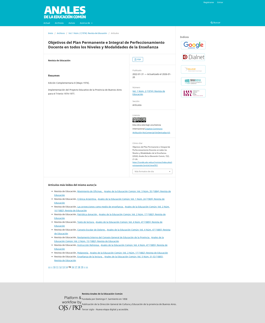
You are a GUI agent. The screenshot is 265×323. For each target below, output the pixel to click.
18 (79, 267)
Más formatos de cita (144, 171)
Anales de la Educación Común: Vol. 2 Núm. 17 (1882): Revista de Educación (129, 252)
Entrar (220, 2)
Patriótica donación (87, 214)
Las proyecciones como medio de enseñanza (100, 206)
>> (87, 267)
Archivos (59, 23)
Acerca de (85, 23)
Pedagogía (83, 252)
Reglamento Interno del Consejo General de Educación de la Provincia (113, 237)
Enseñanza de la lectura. (90, 256)
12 (60, 267)
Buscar (216, 22)
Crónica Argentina (87, 199)
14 (66, 267)
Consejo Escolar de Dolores (91, 229)
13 (63, 267)
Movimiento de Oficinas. (90, 191)
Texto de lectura (85, 222)
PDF (139, 59)
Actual (47, 23)
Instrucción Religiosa (88, 245)
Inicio (50, 33)
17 (76, 267)
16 (72, 267)
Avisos (72, 23)
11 (57, 267)
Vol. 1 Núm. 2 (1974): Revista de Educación (88, 33)
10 (54, 267)
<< (49, 267)
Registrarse (209, 2)
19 (82, 267)
